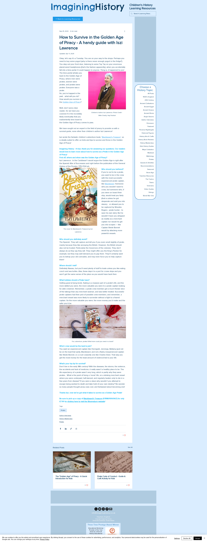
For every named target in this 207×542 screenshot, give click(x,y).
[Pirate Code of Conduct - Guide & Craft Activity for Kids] (114, 462)
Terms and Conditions (99, 520)
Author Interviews (65, 415)
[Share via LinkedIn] (66, 429)
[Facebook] (107, 509)
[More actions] (124, 31)
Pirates (63, 410)
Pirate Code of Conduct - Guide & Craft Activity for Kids (111, 477)
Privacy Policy (44, 539)
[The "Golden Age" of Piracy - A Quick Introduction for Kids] (72, 462)
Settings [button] (177, 538)
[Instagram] (103, 509)
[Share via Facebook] (60, 429)
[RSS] (96, 509)
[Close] (204, 538)
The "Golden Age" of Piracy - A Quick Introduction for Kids (71, 477)
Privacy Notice (110, 520)
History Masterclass (65, 418)
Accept (197, 538)
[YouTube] (99, 509)
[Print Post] (76, 429)
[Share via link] (71, 429)
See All (130, 447)
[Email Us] (110, 509)
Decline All (186, 538)
